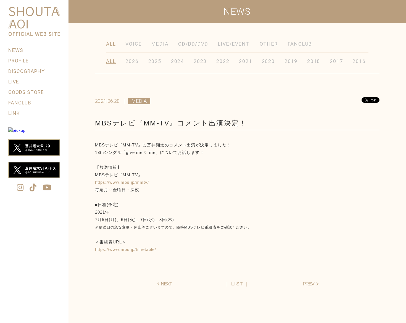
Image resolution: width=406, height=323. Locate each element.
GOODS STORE (26, 92)
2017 (336, 61)
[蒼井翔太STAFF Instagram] (20, 188)
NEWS (15, 50)
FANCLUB (19, 103)
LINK (14, 113)
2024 (177, 61)
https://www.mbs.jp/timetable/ (125, 249)
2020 (268, 61)
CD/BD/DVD (193, 44)
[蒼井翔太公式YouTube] (47, 188)
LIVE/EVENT (234, 44)
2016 (358, 61)
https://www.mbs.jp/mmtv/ (122, 182)
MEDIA (159, 44)
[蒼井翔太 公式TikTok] (33, 188)
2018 (313, 61)
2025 (154, 61)
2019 (290, 61)
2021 (245, 61)
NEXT (166, 284)
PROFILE (18, 61)
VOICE (133, 44)
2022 (222, 61)
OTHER (269, 44)
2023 (200, 61)
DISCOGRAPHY (26, 71)
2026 (131, 61)
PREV (308, 284)
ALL (111, 44)
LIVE (13, 82)
